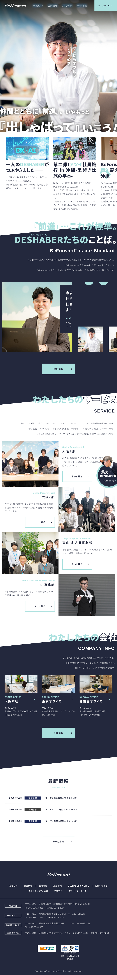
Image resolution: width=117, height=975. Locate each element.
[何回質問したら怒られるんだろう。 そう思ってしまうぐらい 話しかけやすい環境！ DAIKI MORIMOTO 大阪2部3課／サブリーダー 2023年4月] (14, 317)
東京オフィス (52, 701)
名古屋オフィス (91, 701)
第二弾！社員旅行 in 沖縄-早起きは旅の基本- (74, 170)
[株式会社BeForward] (13, 5)
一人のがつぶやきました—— (27, 167)
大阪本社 (12, 701)
